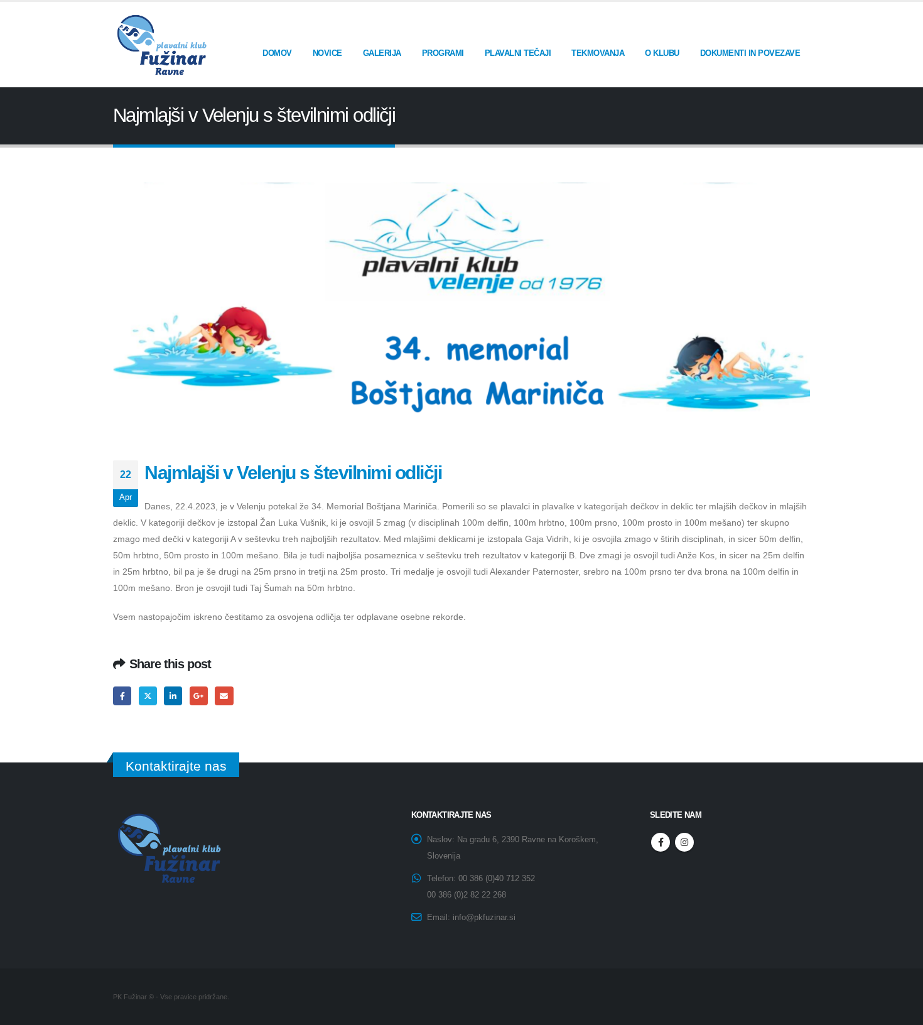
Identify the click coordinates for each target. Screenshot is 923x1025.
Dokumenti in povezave (750, 53)
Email (224, 695)
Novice (327, 53)
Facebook (122, 695)
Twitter (148, 695)
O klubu (662, 53)
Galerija (382, 53)
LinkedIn (173, 695)
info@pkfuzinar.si (484, 917)
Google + (199, 695)
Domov (277, 53)
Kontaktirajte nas (176, 766)
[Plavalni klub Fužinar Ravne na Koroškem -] (160, 44)
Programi (443, 53)
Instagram (684, 842)
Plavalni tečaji (518, 53)
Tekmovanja (597, 53)
